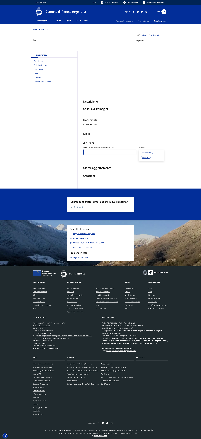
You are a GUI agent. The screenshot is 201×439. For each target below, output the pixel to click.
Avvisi (127, 308)
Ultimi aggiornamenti (40, 407)
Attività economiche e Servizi (158, 305)
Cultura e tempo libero (75, 308)
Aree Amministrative (40, 291)
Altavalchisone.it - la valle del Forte (113, 367)
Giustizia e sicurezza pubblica (105, 288)
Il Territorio (151, 295)
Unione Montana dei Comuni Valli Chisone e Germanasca (87, 384)
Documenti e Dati (39, 298)
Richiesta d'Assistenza (40, 384)
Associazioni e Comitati (156, 308)
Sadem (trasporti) (107, 364)
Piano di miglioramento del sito (43, 370)
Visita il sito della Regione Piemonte (79, 364)
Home (35, 29)
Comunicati (129, 305)
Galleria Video (152, 301)
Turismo (98, 305)
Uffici (34, 295)
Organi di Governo (39, 288)
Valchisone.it (105, 374)
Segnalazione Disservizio (41, 380)
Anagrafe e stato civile (75, 295)
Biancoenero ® (109, 433)
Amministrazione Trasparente (43, 364)
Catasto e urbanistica (74, 305)
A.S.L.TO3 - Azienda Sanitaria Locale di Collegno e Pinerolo (87, 370)
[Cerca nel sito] (163, 11)
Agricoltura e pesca (73, 288)
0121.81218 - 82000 (42, 325)
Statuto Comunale (39, 390)
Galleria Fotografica (154, 298)
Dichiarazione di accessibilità (42, 367)
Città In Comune (144, 430)
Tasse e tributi (129, 288)
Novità (41, 29)
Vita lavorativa (101, 308)
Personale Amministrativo (42, 305)
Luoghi (150, 291)
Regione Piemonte (40, 2)
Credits (35, 404)
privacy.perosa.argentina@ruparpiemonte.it (121, 350)
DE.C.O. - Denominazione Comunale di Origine (117, 377)
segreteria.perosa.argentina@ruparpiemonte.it (53, 338)
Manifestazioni (130, 295)
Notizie (127, 291)
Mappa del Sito (38, 414)
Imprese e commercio (103, 291)
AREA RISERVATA (100, 435)
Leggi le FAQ (37, 374)
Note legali (36, 397)
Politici (35, 308)
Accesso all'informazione (124, 21)
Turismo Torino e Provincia (76, 377)
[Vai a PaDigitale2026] (155, 272)
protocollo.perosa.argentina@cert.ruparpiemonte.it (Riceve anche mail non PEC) (64, 335)
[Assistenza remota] (152, 430)
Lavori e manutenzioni (132, 301)
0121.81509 (40, 328)
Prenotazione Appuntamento (43, 377)
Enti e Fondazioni (39, 301)
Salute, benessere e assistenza (106, 298)
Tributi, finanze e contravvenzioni (107, 301)
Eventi (150, 288)
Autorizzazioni (72, 301)
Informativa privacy (39, 394)
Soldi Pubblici (105, 384)
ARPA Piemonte (72, 380)
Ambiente (70, 291)
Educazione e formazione (75, 312)
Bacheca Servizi (38, 387)
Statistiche (36, 411)
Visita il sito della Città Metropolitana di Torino (83, 367)
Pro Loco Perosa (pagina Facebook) (113, 370)
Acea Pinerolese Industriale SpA (78, 374)
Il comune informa (131, 298)
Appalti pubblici (72, 298)
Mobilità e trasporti (102, 295)
